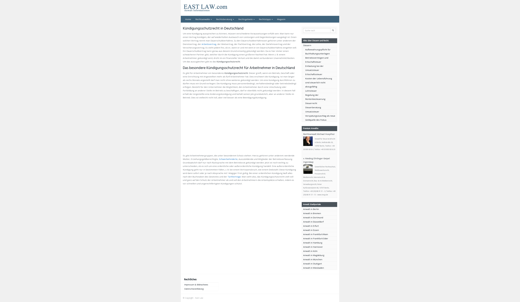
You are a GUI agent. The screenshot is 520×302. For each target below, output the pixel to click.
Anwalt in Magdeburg (313, 255)
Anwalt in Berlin (311, 209)
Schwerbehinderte (228, 159)
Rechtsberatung (224, 19)
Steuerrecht (311, 103)
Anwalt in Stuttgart (312, 263)
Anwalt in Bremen (312, 213)
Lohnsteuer (311, 90)
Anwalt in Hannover (313, 246)
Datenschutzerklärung (194, 289)
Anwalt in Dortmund (313, 217)
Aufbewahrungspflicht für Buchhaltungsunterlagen (318, 51)
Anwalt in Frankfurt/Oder (315, 238)
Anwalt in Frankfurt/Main (315, 234)
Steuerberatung (313, 107)
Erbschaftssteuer (313, 74)
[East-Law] (207, 8)
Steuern (307, 45)
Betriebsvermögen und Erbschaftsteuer (316, 59)
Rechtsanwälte (202, 19)
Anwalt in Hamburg (312, 242)
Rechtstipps (265, 19)
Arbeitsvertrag (209, 44)
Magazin (281, 19)
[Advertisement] (240, 107)
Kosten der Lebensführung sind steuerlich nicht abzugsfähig (318, 82)
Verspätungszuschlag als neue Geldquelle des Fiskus (320, 117)
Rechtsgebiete (245, 19)
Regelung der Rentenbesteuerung (315, 97)
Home (188, 19)
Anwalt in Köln (310, 251)
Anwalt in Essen (311, 230)
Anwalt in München (312, 259)
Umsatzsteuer (312, 111)
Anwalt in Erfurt (311, 226)
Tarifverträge (234, 176)
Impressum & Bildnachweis (196, 284)
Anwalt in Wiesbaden (313, 267)
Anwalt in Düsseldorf (313, 221)
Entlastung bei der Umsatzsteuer (314, 68)
